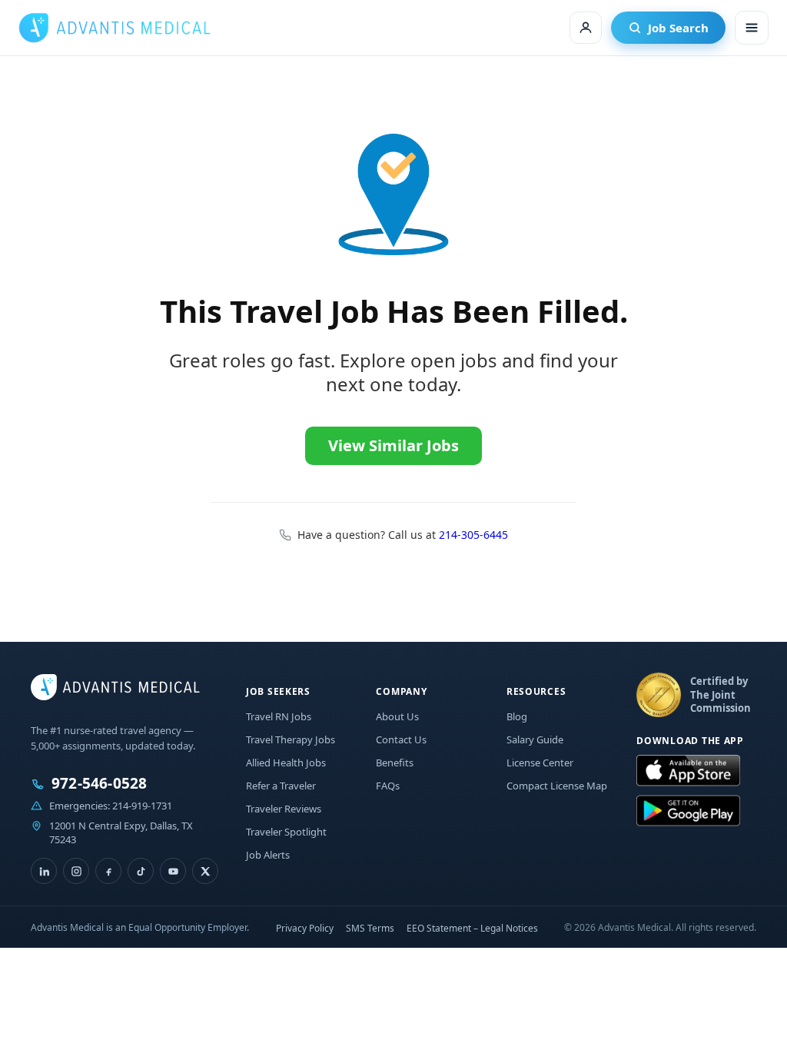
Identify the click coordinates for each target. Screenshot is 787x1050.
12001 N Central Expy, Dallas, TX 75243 (121, 832)
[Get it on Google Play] (688, 811)
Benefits (394, 762)
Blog (516, 716)
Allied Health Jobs (286, 762)
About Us (397, 716)
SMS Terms (370, 928)
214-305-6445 (473, 534)
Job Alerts (268, 855)
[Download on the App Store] (688, 771)
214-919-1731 (142, 805)
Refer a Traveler (281, 785)
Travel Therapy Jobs (290, 739)
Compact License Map (556, 785)
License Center (539, 762)
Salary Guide (534, 739)
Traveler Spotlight (286, 832)
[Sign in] (585, 28)
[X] (205, 871)
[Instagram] (76, 871)
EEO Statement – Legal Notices (472, 928)
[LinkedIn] (44, 871)
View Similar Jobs (393, 445)
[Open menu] (752, 28)
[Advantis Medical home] (114, 27)
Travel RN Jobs (278, 716)
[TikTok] (141, 871)
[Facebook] (108, 871)
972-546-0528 (99, 783)
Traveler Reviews (283, 809)
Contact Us (401, 739)
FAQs (388, 785)
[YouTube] (173, 871)
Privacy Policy (305, 928)
